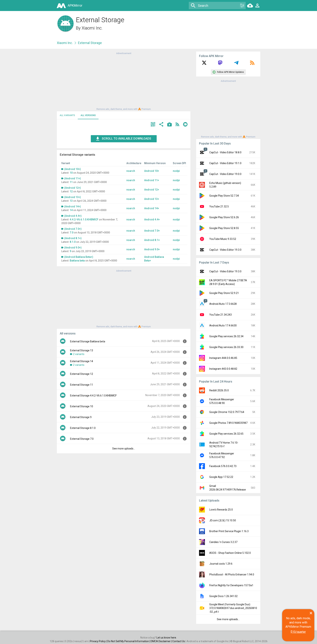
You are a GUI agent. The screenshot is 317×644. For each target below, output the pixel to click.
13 (71, 200)
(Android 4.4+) (73, 215)
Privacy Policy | (98, 641)
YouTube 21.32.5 (219, 206)
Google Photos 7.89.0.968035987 (228, 422)
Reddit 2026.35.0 (219, 390)
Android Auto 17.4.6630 (223, 325)
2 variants (78, 354)
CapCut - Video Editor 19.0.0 (225, 174)
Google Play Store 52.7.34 (224, 195)
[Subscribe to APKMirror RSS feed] (252, 64)
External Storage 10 (81, 406)
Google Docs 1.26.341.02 (223, 596)
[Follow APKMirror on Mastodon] (220, 64)
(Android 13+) (72, 197)
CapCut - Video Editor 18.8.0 (225, 152)
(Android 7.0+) (73, 228)
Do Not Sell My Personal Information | (129, 641)
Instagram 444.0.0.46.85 (223, 357)
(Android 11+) (72, 178)
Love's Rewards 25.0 (221, 509)
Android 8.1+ (152, 240)
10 (71, 172)
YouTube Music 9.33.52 (222, 238)
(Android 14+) (72, 206)
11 (71, 182)
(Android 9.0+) (73, 247)
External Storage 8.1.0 (83, 428)
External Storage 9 (81, 417)
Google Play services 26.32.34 (226, 336)
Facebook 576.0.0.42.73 (222, 466)
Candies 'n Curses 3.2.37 (223, 542)
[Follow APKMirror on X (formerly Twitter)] (204, 64)
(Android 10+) (72, 169)
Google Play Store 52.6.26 (224, 217)
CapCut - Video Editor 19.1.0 (225, 163)
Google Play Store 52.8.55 (224, 228)
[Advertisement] (123, 81)
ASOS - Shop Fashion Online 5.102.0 (230, 552)
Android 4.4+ (152, 219)
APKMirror (75, 5)
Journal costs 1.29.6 (220, 563)
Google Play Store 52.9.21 (224, 293)
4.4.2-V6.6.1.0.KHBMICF (84, 219)
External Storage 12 (81, 373)
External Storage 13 (81, 350)
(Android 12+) (72, 187)
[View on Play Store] (169, 124)
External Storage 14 (81, 361)
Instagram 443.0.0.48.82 (223, 368)
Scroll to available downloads (126, 138)
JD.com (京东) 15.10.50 (222, 520)
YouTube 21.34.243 (220, 314)
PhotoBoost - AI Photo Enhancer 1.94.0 (231, 574)
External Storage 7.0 (82, 438)
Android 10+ (151, 170)
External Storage (90, 43)
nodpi (176, 170)
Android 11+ (151, 180)
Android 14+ (151, 208)
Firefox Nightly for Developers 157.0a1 (231, 585)
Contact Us (178, 641)
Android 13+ (151, 198)
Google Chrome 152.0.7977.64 (226, 412)
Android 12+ (151, 189)
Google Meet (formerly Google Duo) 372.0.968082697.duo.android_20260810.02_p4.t (233, 608)
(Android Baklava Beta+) (78, 256)
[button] (153, 124)
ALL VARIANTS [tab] (67, 115)
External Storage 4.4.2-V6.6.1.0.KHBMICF (93, 395)
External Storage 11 (81, 384)
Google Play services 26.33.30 (226, 347)
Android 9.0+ (152, 249)
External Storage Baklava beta (87, 341)
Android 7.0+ (152, 230)
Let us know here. (166, 637)
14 (71, 210)
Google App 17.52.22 (221, 476)
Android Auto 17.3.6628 (223, 303)
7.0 (71, 232)
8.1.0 (73, 241)
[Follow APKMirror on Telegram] (236, 64)
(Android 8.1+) (73, 238)
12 (71, 191)
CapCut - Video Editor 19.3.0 (225, 249)
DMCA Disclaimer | (161, 641)
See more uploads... (123, 448)
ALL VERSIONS (88, 115)
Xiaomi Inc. (92, 28)
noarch (130, 170)
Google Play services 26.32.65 (226, 433)
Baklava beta (77, 260)
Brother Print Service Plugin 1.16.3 (229, 531)
